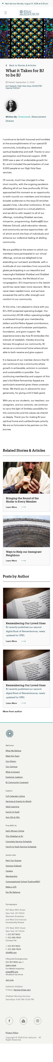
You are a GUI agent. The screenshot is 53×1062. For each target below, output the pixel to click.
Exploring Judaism (14, 777)
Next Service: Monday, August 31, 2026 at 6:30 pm (26, 3)
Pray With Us (11, 825)
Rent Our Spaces (13, 860)
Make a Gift (11, 887)
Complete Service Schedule (19, 841)
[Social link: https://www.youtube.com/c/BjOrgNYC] (23, 1021)
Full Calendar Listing (15, 796)
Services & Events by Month (18, 801)
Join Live (10, 980)
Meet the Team (13, 756)
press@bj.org (12, 971)
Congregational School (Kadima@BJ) (23, 881)
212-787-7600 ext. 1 (14, 962)
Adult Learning (12, 806)
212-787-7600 (14, 934)
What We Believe (13, 750)
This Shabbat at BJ (14, 836)
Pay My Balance (13, 892)
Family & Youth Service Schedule (21, 846)
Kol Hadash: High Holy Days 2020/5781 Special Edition (24, 87)
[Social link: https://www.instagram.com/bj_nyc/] (37, 1021)
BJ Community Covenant (17, 782)
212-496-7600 (14, 937)
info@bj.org (11, 952)
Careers (9, 871)
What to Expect (13, 772)
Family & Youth (13, 812)
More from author (12, 711)
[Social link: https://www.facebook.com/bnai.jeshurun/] (9, 1021)
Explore (9, 791)
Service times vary (22, 990)
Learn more (11, 965)
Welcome (10, 745)
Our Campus (11, 766)
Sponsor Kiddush (13, 865)
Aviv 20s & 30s (13, 817)
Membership (11, 876)
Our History (11, 761)
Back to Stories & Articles (22, 65)
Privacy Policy (12, 1033)
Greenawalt (24, 116)
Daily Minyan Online (15, 831)
